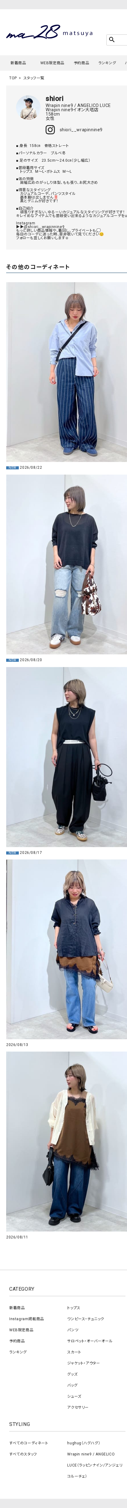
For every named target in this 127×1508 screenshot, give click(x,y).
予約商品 (81, 63)
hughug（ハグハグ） (83, 1443)
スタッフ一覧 (33, 78)
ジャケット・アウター (83, 1363)
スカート (74, 1352)
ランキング (107, 63)
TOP (13, 78)
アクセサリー (78, 1407)
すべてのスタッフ (23, 1454)
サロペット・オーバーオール (90, 1341)
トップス (73, 1308)
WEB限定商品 (52, 63)
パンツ (72, 1330)
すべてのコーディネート (28, 1443)
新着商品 (18, 63)
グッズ (72, 1374)
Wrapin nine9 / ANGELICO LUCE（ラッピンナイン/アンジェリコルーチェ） (94, 1465)
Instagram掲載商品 (26, 1319)
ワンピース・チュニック (85, 1319)
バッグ (72, 1385)
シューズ (74, 1396)
